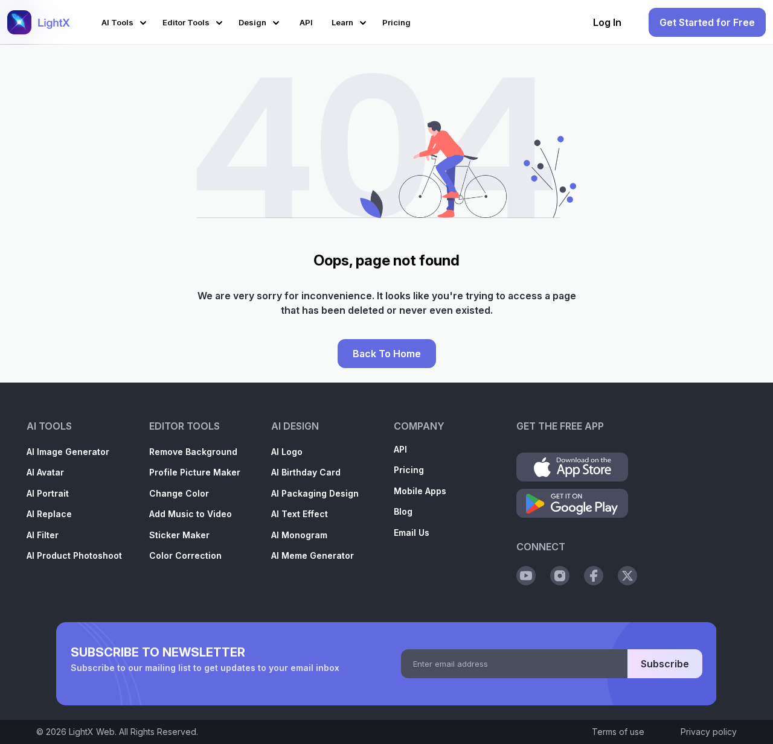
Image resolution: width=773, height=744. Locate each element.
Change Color (179, 493)
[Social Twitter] (627, 575)
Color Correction (185, 555)
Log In (607, 22)
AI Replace (49, 514)
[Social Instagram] (559, 575)
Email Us (411, 532)
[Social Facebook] (593, 575)
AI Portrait (48, 493)
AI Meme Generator (312, 555)
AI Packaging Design (315, 493)
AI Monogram (299, 535)
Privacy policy (709, 732)
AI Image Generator (68, 452)
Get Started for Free (707, 22)
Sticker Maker (179, 535)
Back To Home (387, 354)
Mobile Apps (420, 491)
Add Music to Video (190, 514)
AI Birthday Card (306, 472)
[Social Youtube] (526, 575)
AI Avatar (45, 472)
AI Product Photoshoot (74, 555)
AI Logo (287, 452)
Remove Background (193, 452)
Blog (403, 511)
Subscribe (665, 664)
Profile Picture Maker (194, 472)
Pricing (409, 470)
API (400, 449)
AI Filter (43, 535)
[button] (125, 21)
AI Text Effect (299, 514)
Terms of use (618, 732)
